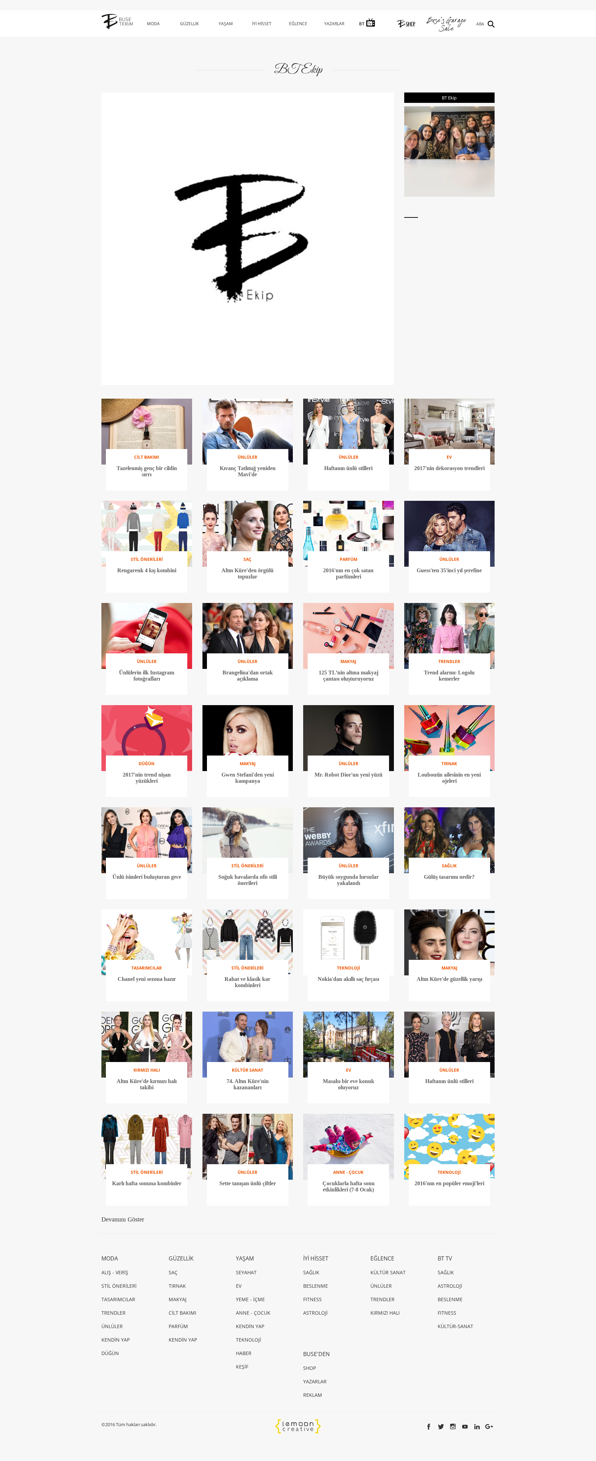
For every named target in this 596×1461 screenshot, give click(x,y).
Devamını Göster (122, 1219)
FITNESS (312, 1299)
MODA (153, 24)
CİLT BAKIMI (182, 1312)
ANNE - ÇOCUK (253, 1312)
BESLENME (315, 1286)
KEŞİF (242, 1366)
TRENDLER (113, 1312)
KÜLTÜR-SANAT (455, 1326)
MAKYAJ (178, 1299)
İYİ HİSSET (261, 24)
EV (238, 1286)
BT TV (445, 1258)
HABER (243, 1353)
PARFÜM (178, 1326)
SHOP (309, 1368)
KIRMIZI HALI (385, 1312)
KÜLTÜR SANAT (388, 1272)
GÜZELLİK (189, 24)
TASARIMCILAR (118, 1299)
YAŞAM (226, 24)
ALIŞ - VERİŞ (114, 1272)
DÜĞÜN (110, 1353)
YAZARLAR (334, 24)
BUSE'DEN (316, 1354)
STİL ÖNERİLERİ (119, 1286)
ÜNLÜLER (112, 1326)
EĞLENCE (298, 24)
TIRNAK (177, 1286)
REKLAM (312, 1395)
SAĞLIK (311, 1272)
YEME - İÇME (250, 1299)
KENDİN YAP (115, 1339)
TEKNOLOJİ (248, 1339)
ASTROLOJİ (315, 1312)
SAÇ (173, 1272)
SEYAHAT (246, 1272)
